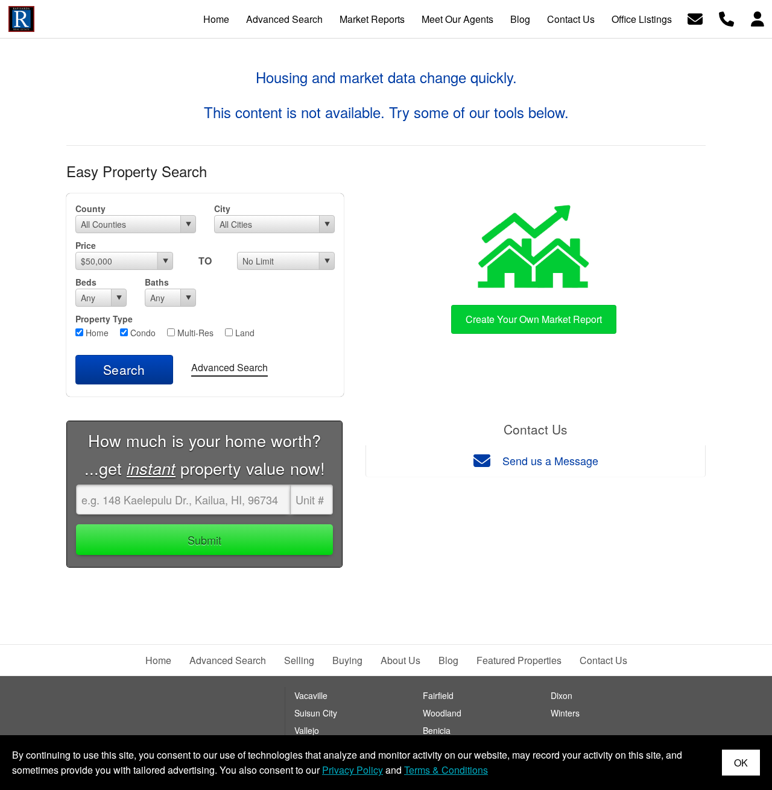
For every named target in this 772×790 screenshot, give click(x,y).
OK (741, 763)
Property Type (104, 319)
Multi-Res (194, 333)
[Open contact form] (695, 18)
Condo (142, 333)
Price (85, 245)
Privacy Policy (352, 770)
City (222, 208)
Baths (157, 282)
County (90, 208)
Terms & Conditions (446, 770)
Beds (85, 282)
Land (244, 333)
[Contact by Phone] (726, 18)
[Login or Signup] (757, 18)
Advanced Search (229, 367)
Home (96, 333)
